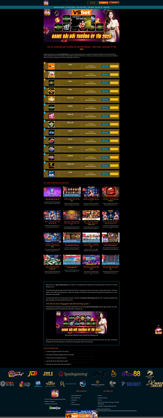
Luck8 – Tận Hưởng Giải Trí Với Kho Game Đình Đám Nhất (72, 244)
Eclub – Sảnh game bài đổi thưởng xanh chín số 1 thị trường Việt (52, 268)
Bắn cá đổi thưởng (81, 7)
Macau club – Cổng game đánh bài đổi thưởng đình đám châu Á (72, 223)
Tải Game (106, 66)
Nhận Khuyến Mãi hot (91, 67)
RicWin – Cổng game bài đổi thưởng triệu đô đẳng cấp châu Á (91, 199)
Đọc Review (114, 66)
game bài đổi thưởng (61, 284)
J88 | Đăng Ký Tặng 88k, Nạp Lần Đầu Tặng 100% (72, 267)
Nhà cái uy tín (98, 7)
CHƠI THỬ (114, 2)
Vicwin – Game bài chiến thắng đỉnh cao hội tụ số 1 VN (110, 222)
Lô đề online (90, 7)
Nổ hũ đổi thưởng (70, 7)
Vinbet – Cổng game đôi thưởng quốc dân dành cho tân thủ (52, 198)
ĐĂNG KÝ (104, 2)
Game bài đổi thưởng (59, 7)
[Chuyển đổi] (45, 351)
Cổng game (106, 7)
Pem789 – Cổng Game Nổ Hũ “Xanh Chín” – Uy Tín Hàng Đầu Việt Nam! (111, 199)
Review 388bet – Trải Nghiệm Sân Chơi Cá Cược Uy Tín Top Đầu (91, 245)
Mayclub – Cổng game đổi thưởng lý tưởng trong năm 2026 (52, 245)
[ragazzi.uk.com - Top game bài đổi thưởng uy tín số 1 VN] (50, 3)
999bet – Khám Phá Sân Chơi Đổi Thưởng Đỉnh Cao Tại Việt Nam (71, 199)
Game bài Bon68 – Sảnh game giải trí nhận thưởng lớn (110, 244)
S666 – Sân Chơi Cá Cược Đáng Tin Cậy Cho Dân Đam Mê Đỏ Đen (111, 268)
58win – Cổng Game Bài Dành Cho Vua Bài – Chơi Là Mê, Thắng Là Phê (91, 223)
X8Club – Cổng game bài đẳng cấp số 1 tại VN (52, 222)
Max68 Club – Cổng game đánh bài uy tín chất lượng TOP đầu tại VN (91, 268)
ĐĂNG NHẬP (92, 2)
